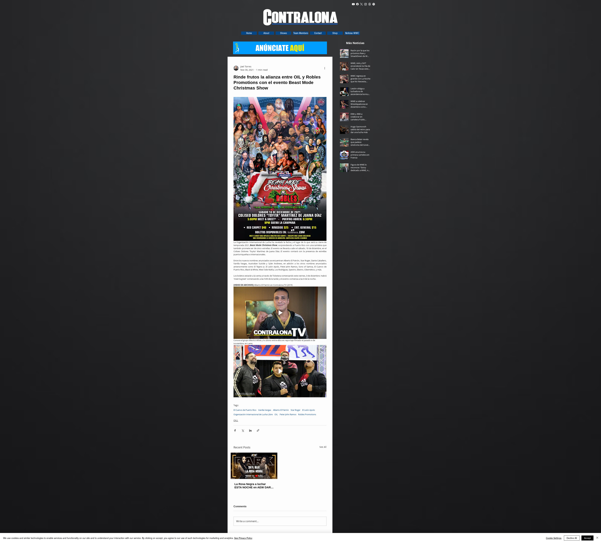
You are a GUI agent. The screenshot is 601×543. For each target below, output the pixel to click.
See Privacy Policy (243, 538)
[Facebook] (357, 4)
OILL (236, 420)
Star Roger (295, 410)
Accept (587, 538)
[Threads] (369, 4)
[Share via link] (258, 430)
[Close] (597, 537)
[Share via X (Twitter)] (242, 430)
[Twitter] (361, 4)
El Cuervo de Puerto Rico (245, 410)
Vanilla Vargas (264, 410)
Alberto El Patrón (281, 410)
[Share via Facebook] (235, 430)
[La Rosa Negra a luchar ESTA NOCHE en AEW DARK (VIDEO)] (254, 466)
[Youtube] (353, 4)
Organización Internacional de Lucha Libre (253, 414)
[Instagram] (365, 4)
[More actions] (324, 68)
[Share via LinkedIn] (250, 430)
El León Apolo (308, 410)
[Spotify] (373, 4)
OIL (276, 414)
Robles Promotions (307, 414)
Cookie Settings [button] (553, 538)
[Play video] (280, 313)
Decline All (572, 538)
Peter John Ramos (288, 414)
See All (322, 446)
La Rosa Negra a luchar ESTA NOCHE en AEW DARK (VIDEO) (253, 486)
